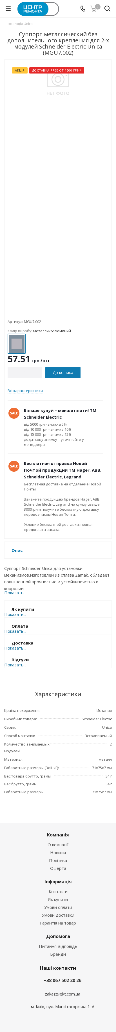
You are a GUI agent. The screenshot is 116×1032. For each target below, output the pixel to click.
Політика (58, 860)
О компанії (58, 844)
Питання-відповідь (58, 946)
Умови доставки (58, 915)
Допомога (58, 936)
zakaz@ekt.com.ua (62, 993)
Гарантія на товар (58, 923)
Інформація (58, 882)
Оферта (58, 868)
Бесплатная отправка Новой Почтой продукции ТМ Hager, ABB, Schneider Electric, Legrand (62, 470)
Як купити (58, 899)
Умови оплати (58, 907)
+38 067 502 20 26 (62, 980)
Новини (58, 852)
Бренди (58, 954)
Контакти (58, 891)
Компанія (58, 835)
